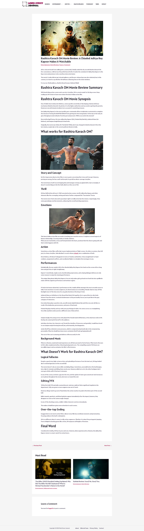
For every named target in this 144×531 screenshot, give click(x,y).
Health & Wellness (79, 4)
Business (47, 4)
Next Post (108, 445)
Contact (104, 4)
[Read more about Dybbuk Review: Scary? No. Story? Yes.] (91, 469)
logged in (51, 508)
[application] (61, 4)
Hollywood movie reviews (50, 488)
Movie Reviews (54, 65)
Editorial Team (84, 528)
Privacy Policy (94, 528)
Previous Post (37, 445)
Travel (97, 4)
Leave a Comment (65, 65)
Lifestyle (67, 4)
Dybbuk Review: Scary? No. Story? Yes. (86, 481)
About (77, 528)
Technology (89, 4)
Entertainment (56, 4)
